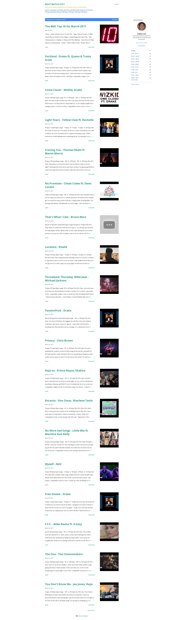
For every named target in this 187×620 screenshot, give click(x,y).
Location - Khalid (56, 247)
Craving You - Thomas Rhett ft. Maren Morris (65, 151)
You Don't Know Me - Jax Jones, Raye (69, 584)
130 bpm (84, 12)
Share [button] (46, 47)
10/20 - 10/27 (135, 78)
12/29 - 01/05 (135, 64)
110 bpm (71, 12)
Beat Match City (55, 4)
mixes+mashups (51, 10)
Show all (115, 19)
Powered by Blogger (83, 616)
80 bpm (53, 12)
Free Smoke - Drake (58, 494)
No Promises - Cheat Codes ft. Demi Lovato (68, 185)
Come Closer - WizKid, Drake (63, 90)
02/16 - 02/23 (135, 59)
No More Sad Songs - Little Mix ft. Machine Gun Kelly (66, 432)
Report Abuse (135, 84)
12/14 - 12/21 (134, 53)
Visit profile (141, 46)
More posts (91, 610)
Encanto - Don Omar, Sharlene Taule (69, 400)
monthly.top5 (75, 10)
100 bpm (65, 12)
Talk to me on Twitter (141, 42)
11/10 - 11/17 (134, 72)
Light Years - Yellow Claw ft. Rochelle (69, 120)
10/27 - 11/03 (134, 75)
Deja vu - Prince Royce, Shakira (65, 370)
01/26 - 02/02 (135, 61)
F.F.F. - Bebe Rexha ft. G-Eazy (63, 524)
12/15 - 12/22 (134, 67)
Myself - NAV (53, 464)
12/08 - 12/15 (134, 69)
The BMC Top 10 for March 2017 (65, 26)
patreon (67, 10)
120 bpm (78, 12)
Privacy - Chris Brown (59, 340)
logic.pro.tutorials (86, 10)
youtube (60, 10)
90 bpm (59, 12)
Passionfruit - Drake (58, 310)
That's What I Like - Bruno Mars (65, 217)
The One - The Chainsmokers (64, 554)
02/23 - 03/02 (135, 56)
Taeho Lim (141, 34)
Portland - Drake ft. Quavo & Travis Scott (68, 58)
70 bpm (47, 12)
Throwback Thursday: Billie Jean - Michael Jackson (67, 278)
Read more (91, 47)
